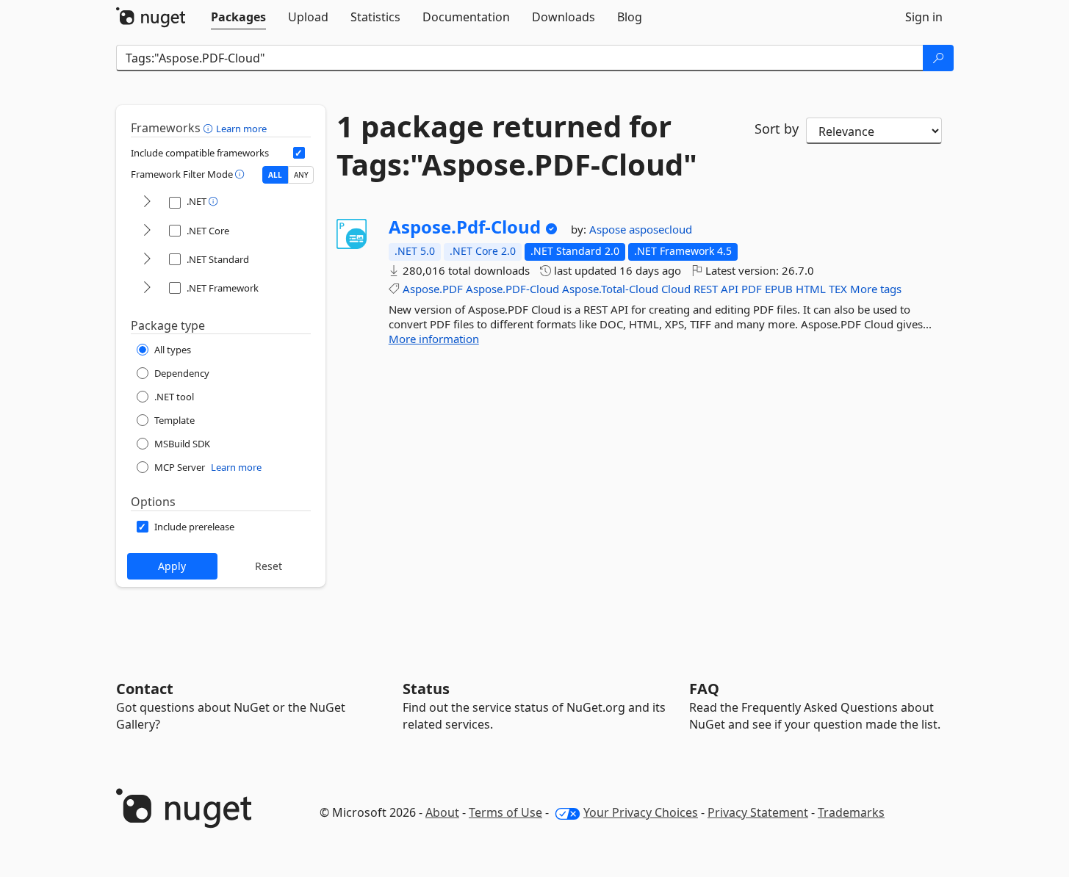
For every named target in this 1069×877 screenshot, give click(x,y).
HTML (811, 288)
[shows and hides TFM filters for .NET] (147, 202)
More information (434, 338)
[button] (210, 128)
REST (706, 288)
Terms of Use (505, 812)
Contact (144, 689)
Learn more (241, 128)
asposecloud (660, 229)
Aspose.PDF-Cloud (512, 288)
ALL (275, 175)
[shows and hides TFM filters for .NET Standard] (147, 259)
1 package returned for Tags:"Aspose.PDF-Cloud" (516, 145)
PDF (751, 288)
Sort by (777, 128)
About (442, 812)
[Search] (938, 58)
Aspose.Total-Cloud (610, 288)
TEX (838, 288)
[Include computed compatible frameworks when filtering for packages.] (299, 153)
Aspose (609, 229)
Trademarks (851, 812)
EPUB (779, 288)
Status (426, 689)
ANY (301, 175)
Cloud (676, 288)
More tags (875, 288)
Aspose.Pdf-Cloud (465, 227)
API (729, 288)
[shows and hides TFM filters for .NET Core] (147, 231)
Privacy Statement (758, 812)
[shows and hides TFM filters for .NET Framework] (147, 288)
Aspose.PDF (433, 288)
